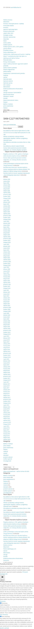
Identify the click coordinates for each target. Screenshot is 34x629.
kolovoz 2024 (6, 223)
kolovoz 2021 (6, 292)
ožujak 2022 (6, 278)
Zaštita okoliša (7, 71)
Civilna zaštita (7, 43)
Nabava (5, 108)
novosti (5, 453)
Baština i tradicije (8, 104)
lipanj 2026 (6, 183)
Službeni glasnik (7, 44)
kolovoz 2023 (6, 246)
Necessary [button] (2, 601)
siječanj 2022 (6, 282)
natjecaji (5, 451)
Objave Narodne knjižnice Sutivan (16, 151)
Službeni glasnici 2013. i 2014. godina (13, 46)
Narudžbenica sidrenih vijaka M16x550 (13, 146)
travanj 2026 (6, 187)
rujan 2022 (6, 267)
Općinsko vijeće (7, 79)
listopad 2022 (7, 265)
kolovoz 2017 (6, 384)
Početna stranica (7, 20)
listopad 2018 (7, 357)
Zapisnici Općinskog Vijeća (10, 29)
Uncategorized (7, 461)
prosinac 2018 (7, 353)
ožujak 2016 (6, 416)
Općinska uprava (7, 83)
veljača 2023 (6, 257)
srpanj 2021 (6, 294)
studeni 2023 (6, 240)
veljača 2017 (6, 395)
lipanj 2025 (6, 204)
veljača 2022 (6, 280)
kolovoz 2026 (6, 179)
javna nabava (6, 445)
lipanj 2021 (6, 296)
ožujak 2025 (6, 210)
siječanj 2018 (6, 374)
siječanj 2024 (6, 236)
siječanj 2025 (6, 213)
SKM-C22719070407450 (9, 124)
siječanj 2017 (6, 397)
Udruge (5, 90)
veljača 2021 (6, 303)
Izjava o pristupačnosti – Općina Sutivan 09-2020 (16, 471)
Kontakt (5, 98)
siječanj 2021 (6, 305)
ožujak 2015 (6, 435)
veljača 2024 (6, 234)
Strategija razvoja (8, 35)
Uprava (5, 77)
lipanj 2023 (6, 250)
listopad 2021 (7, 288)
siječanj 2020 (6, 328)
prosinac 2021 (7, 284)
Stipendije (6, 39)
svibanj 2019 (6, 344)
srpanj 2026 (6, 181)
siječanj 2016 (6, 420)
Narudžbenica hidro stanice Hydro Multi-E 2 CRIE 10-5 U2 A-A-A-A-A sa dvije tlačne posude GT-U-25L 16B (16, 132)
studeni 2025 (6, 196)
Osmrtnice (6, 560)
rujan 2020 (6, 313)
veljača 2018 (6, 372)
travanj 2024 (6, 231)
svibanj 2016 (6, 412)
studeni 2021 (6, 286)
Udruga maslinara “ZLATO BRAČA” (12, 92)
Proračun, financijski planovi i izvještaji (13, 23)
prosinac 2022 (7, 261)
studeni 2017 (6, 378)
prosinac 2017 (7, 376)
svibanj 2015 (6, 432)
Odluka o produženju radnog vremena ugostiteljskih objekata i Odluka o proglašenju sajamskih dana (15, 138)
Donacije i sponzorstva (9, 37)
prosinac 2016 (7, 399)
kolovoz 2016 (6, 407)
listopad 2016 (7, 403)
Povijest (5, 102)
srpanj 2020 (6, 317)
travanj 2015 (6, 434)
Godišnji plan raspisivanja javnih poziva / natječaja (16, 54)
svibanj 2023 (6, 252)
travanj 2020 (6, 323)
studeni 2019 (6, 332)
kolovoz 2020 (6, 315)
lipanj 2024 (6, 227)
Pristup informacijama (9, 62)
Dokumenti (6, 21)
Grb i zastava (6, 85)
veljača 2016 (6, 418)
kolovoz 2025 (6, 202)
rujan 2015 (6, 426)
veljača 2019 (6, 349)
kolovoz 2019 (6, 338)
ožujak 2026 (6, 189)
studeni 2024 (6, 217)
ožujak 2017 (6, 393)
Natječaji (5, 75)
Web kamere (6, 87)
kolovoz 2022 (6, 269)
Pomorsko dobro (7, 60)
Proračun (5, 27)
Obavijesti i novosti (8, 96)
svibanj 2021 (6, 298)
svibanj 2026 (6, 185)
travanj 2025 (6, 208)
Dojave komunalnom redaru (10, 100)
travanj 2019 (6, 345)
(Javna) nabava (7, 48)
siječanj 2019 (6, 351)
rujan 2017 (6, 382)
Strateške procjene (8, 50)
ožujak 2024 (6, 233)
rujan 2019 (6, 336)
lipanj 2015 (6, 430)
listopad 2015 (7, 424)
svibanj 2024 (6, 229)
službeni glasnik (7, 459)
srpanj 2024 (6, 225)
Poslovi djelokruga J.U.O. (9, 52)
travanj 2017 (6, 391)
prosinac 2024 (7, 215)
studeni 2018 (6, 355)
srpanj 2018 (6, 363)
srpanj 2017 (6, 386)
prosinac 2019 (7, 330)
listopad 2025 (7, 198)
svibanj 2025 (6, 206)
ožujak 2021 (6, 301)
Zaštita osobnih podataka (10, 67)
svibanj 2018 (6, 367)
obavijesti (5, 455)
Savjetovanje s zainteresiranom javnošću (14, 73)
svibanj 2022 (6, 275)
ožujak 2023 (6, 256)
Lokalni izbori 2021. (8, 33)
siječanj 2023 (6, 259)
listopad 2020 (7, 311)
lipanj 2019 (6, 342)
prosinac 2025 (7, 194)
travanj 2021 (6, 300)
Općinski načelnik (8, 81)
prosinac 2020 (7, 307)
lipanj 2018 (6, 365)
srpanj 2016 (6, 409)
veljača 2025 (6, 211)
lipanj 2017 (6, 388)
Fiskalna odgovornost (9, 69)
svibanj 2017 (6, 389)
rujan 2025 (6, 200)
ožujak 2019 (6, 347)
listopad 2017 (7, 380)
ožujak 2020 (6, 324)
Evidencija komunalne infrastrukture (13, 88)
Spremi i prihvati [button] (4, 628)
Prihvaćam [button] (25, 572)
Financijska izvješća (8, 25)
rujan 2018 (6, 359)
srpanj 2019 (6, 340)
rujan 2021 (6, 290)
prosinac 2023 (7, 238)
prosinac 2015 (7, 422)
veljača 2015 (6, 437)
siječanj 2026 (6, 192)
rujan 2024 (6, 221)
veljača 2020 (6, 326)
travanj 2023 (6, 254)
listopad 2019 (7, 334)
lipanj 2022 (6, 273)
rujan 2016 (6, 405)
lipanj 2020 (6, 319)
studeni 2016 (6, 401)
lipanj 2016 (6, 411)
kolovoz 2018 (6, 361)
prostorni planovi (7, 457)
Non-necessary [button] (4, 614)
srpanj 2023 (6, 248)
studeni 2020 (6, 309)
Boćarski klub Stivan (8, 94)
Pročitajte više (3, 574)
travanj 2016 (6, 414)
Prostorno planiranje (8, 31)
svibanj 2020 (6, 321)
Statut (5, 41)
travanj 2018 (6, 368)
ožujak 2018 (6, 370)
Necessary (4, 603)
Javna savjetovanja (8, 106)
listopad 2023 (7, 242)
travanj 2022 (6, 277)
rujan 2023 (6, 244)
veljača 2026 (6, 190)
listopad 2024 (7, 219)
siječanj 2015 (6, 439)
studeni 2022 (6, 263)
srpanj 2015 (6, 428)
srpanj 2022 (6, 271)
